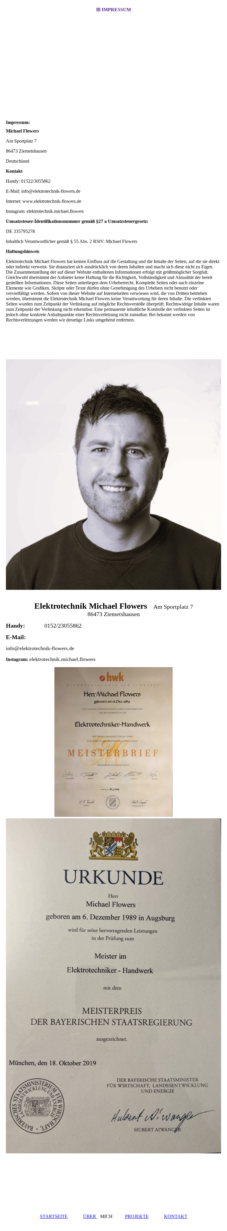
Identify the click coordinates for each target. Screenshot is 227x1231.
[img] (113, 63)
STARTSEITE (54, 1216)
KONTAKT (175, 1216)
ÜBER (90, 1216)
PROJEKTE (137, 1216)
